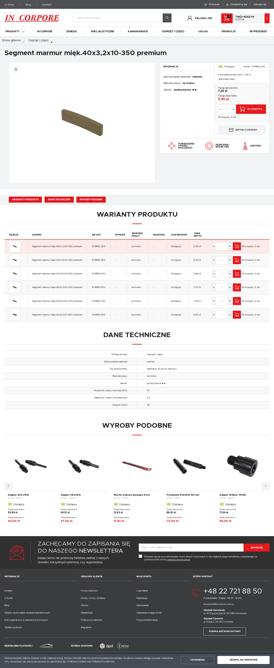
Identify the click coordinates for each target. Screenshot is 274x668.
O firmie (9, 5)
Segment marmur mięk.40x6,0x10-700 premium (57, 301)
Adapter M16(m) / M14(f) (232, 495)
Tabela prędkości (13, 627)
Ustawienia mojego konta (149, 613)
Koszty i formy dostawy (93, 598)
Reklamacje (86, 613)
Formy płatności (89, 591)
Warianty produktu (25, 199)
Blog (28, 5)
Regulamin (86, 627)
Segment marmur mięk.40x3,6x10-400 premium (57, 260)
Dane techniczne (59, 199)
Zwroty (84, 605)
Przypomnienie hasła (146, 620)
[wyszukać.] (167, 17)
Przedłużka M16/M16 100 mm (182, 495)
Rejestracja (141, 598)
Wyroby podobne (91, 199)
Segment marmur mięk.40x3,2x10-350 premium (57, 246)
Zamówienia (142, 605)
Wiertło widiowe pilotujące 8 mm (132, 495)
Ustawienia (197, 660)
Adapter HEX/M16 (71, 495)
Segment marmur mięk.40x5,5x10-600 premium (57, 287)
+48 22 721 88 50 (233, 591)
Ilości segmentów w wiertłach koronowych (26, 620)
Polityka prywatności (91, 620)
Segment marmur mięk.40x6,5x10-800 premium (57, 315)
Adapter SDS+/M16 (18, 495)
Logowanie (142, 591)
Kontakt (47, 5)
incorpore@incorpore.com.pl (218, 604)
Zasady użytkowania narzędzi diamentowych (27, 613)
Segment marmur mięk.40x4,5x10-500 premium (57, 274)
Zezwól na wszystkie (243, 660)
